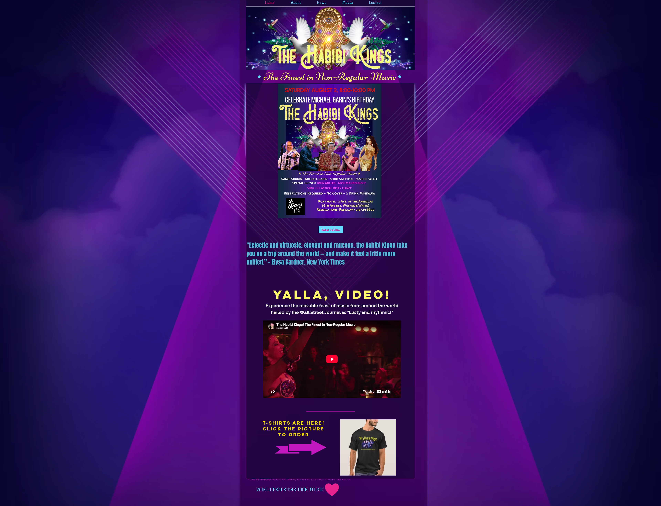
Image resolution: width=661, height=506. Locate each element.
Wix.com (346, 480)
